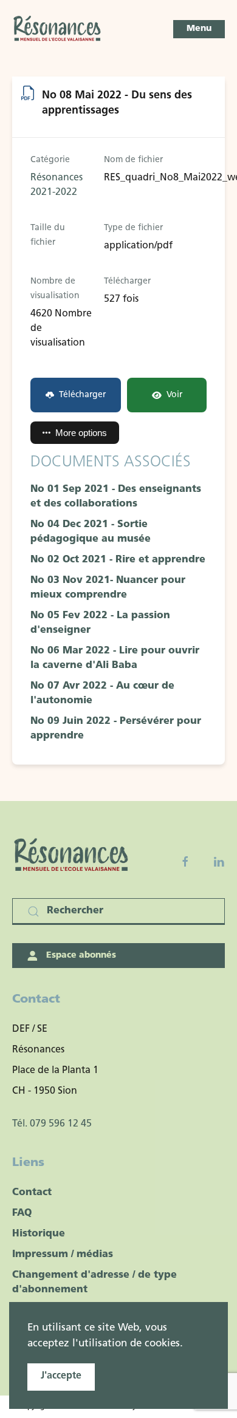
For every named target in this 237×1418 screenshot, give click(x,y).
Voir (174, 395)
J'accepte (61, 1376)
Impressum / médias (62, 1254)
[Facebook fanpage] (185, 862)
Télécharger (82, 395)
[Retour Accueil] (57, 29)
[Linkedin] (219, 862)
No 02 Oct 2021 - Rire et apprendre (117, 560)
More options (81, 433)
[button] (199, 29)
